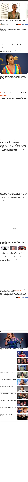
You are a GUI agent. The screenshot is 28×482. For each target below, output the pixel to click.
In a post (2, 92)
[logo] (2, 0)
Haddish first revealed (4, 139)
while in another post (8, 94)
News (3, 2)
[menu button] (26, 0)
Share (26, 24)
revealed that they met (4, 257)
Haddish (1, 289)
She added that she (18, 290)
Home (1, 2)
